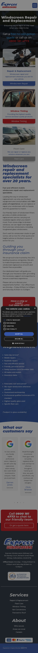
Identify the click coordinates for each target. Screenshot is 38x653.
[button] (19, 343)
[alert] (19, 326)
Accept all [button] (19, 334)
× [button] (35, 308)
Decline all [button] (19, 339)
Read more (27, 316)
